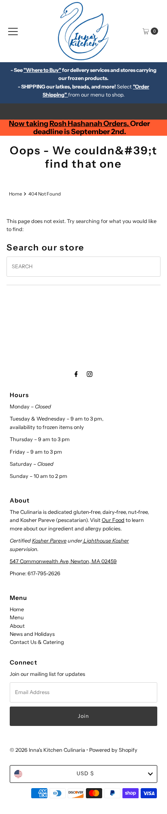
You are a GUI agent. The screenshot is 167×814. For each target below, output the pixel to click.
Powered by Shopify (113, 750)
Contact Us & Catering (37, 642)
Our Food (113, 520)
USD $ (85, 773)
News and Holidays (32, 634)
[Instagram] (89, 374)
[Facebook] (76, 374)
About (17, 626)
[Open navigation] (13, 31)
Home (15, 194)
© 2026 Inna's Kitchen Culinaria (47, 750)
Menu (17, 617)
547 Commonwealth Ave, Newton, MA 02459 (63, 561)
